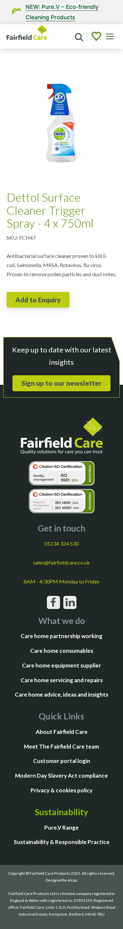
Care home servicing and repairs (62, 680)
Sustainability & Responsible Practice (62, 841)
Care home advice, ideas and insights (61, 694)
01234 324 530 (61, 543)
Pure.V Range (61, 827)
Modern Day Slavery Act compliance (61, 775)
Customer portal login (61, 760)
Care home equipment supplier (61, 665)
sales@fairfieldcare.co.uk (61, 562)
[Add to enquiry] (38, 300)
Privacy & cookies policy (61, 790)
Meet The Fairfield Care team (61, 746)
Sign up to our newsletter (61, 383)
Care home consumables (61, 650)
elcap (72, 880)
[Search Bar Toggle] (78, 37)
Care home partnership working (61, 636)
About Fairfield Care (62, 731)
